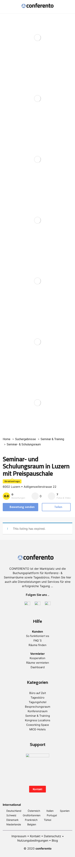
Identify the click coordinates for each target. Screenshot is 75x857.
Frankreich (31, 819)
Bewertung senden (22, 507)
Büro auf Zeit (37, 693)
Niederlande (13, 824)
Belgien (31, 824)
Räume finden (37, 645)
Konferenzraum (38, 711)
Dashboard (38, 667)
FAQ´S (37, 640)
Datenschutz (52, 836)
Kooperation (37, 658)
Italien (50, 810)
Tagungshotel (37, 702)
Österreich (34, 810)
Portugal (52, 815)
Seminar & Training (52, 439)
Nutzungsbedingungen (32, 840)
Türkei (47, 819)
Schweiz (11, 815)
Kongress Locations (37, 720)
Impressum (18, 836)
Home (6, 439)
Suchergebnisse (25, 439)
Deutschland (13, 810)
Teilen (58, 507)
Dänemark (12, 819)
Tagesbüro (37, 697)
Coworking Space (37, 725)
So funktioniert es (37, 636)
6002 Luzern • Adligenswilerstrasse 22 (29, 486)
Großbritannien (31, 815)
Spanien (65, 810)
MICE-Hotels (37, 729)
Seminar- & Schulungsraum (24, 444)
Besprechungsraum (37, 706)
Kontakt (37, 789)
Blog (55, 840)
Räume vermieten (37, 662)
